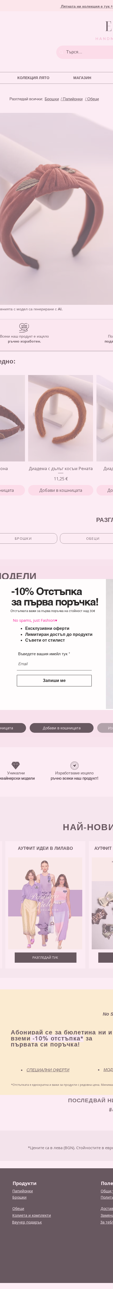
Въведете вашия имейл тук (43, 654)
